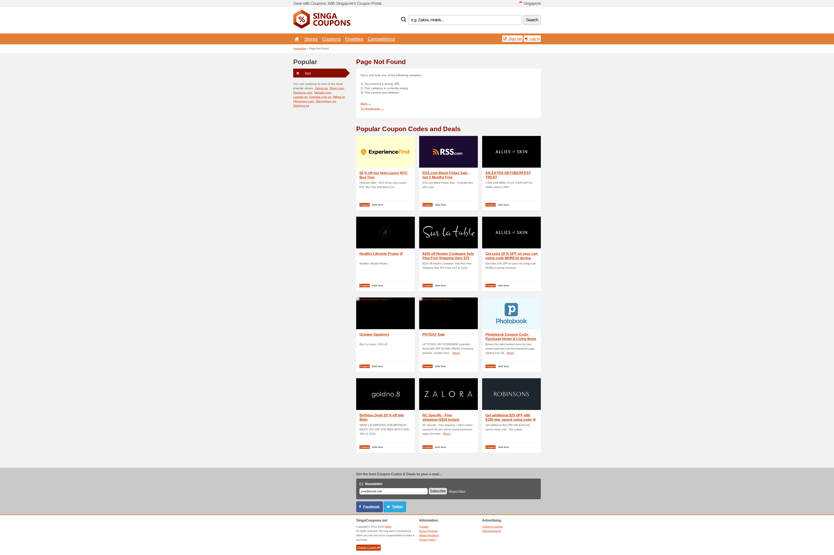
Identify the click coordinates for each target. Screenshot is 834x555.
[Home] (296, 38)
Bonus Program (428, 531)
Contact (423, 526)
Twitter (397, 507)
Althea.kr (339, 97)
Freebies (354, 38)
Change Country (367, 547)
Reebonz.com (302, 92)
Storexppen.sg (326, 101)
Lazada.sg (300, 97)
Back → (366, 103)
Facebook (371, 507)
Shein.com (336, 88)
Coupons (331, 38)
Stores (311, 38)
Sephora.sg (301, 105)
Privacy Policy (457, 491)
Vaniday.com (322, 92)
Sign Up (514, 38)
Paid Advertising (491, 531)
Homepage (299, 48)
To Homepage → (372, 108)
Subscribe (438, 491)
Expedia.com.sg (320, 97)
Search (532, 20)
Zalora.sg (321, 88)
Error (308, 73)
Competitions (381, 38)
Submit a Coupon (492, 526)
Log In (534, 38)
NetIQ (388, 526)
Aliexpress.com (303, 101)
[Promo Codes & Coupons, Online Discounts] (321, 27)
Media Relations (429, 535)
